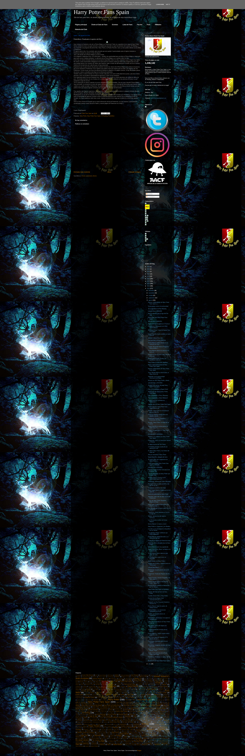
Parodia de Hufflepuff (82, 726)
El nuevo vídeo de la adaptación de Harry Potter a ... (158, 460)
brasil (77, 681)
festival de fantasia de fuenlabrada (97, 696)
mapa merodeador (93, 719)
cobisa (103, 684)
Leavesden (128, 716)
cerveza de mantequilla (128, 683)
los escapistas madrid (129, 717)
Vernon (140, 743)
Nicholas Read (87, 724)
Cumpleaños (112, 686)
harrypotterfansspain (103, 708)
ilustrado (167, 709)
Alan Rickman (134, 675)
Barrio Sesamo (88, 680)
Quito (109, 732)
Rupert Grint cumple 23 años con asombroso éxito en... (157, 359)
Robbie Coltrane (106, 733)
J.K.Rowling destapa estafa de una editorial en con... (157, 447)
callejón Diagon (98, 681)
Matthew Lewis (158, 719)
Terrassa (151, 738)
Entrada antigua (135, 172)
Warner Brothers (117, 744)
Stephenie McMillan (95, 738)
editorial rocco (161, 689)
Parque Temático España (109, 726)
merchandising (79, 720)
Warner (109, 744)
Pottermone (150, 729)
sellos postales (155, 735)
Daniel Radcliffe (133, 686)
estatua (131, 692)
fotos (143, 696)
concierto (158, 684)
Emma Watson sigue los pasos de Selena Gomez (157, 606)
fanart (138, 694)
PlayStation (79, 729)
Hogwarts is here (104, 709)
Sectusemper (137, 735)
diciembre (151, 290)
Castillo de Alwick (96, 683)
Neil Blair (155, 722)
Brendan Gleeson (84, 681)
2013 (148, 283)
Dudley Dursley (116, 689)
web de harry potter (129, 744)
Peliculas (115, 727)
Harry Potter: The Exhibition (153, 707)
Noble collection (101, 724)
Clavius (82, 684)
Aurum (150, 678)
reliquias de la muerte (163, 732)
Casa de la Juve (79, 683)
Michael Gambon (107, 720)
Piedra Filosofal (163, 727)
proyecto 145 (132, 731)
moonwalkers (145, 720)
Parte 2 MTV (78, 727)
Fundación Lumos (89, 697)
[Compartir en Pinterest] (109, 113)
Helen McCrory (125, 708)
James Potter (111, 711)
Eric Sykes (106, 692)
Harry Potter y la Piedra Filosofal (151, 705)
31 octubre (78, 675)
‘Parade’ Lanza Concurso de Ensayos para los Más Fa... (158, 411)
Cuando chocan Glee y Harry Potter (158, 595)
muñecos (106, 722)
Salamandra (97, 735)
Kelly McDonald (91, 714)
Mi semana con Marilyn (97, 720)
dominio (83, 689)
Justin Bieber (145, 713)
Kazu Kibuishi (83, 714)
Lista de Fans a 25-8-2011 (155, 383)
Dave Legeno (146, 686)
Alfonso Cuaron (102, 676)
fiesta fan (120, 696)
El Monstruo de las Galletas (143, 691)
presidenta (103, 731)
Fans (149, 694)
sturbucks (124, 738)
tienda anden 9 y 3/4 (163, 740)
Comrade (152, 684)
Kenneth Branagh (101, 714)
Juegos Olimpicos (129, 713)
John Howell (97, 713)
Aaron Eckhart (103, 675)
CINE (164, 683)
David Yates (102, 687)
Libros (135, 716)
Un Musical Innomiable (163, 741)
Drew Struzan (108, 689)
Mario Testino (120, 719)
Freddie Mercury (79, 697)
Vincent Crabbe (85, 744)
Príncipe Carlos (110, 731)
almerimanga (110, 676)
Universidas (100, 743)
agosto (151, 300)
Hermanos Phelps (149, 708)
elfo (152, 691)
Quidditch (166, 731)
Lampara (115, 716)
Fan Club (130, 694)
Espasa (126, 692)
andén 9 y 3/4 (142, 676)
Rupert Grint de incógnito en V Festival (159, 324)
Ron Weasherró (144, 733)
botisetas (166, 680)
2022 (148, 266)
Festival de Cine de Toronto (82, 696)
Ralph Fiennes (115, 732)
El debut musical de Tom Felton (157, 444)
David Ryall (78, 687)
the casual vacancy (82, 740)
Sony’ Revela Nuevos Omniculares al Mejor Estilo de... (158, 373)
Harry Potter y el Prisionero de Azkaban (92, 705)
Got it (168, 4)
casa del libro (87, 683)
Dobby (137, 687)
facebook (115, 694)
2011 (148, 288)
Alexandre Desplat (86, 676)
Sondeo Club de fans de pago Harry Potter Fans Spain (158, 386)
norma (130, 724)
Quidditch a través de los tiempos (86, 732)
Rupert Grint (84, 735)
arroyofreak (121, 678)
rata (141, 732)
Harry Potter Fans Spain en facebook (158, 589)
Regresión (154, 732)
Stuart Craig (118, 738)
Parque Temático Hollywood (124, 726)
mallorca (79, 719)
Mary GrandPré (148, 719)
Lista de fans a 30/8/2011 (155, 311)
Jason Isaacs (155, 711)
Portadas (110, 729)
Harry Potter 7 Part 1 (130, 699)
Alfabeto (94, 676)
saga (91, 735)
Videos (77, 744)
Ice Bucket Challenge (155, 709)
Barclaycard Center (163, 678)
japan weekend (142, 711)
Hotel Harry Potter (119, 709)
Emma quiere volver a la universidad (158, 306)
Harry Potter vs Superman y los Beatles (159, 526)
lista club (148, 716)
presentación (96, 731)
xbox (164, 744)
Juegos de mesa (119, 713)
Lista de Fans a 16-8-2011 (155, 467)
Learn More (160, 4)
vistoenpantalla (94, 744)
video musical (156, 743)
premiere (83, 731)
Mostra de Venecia (154, 720)
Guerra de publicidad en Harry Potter (158, 494)
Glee (160, 697)
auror (145, 678)
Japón (149, 711)
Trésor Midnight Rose (127, 741)
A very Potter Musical (87, 675)
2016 (148, 276)
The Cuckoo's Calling (98, 740)
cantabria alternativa (139, 681)
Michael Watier (116, 720)
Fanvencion (157, 694)
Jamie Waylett (133, 711)
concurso (164, 684)
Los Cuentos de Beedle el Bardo (114, 717)
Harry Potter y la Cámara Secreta (112, 705)
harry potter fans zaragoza (141, 702)
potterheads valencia (140, 729)
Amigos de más (125, 676)
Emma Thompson (159, 691)
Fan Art (139, 24)
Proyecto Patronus (141, 731)
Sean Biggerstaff (128, 735)
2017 (148, 274)
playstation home (95, 729)
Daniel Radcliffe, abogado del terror (157, 457)
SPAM (138, 736)
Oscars (163, 724)
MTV (161, 720)
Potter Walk (116, 729)
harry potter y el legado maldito (148, 703)
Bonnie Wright (137, 680)
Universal (93, 743)
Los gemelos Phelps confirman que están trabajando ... (158, 533)
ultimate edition (153, 741)
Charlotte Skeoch (138, 683)
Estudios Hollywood (151, 692)
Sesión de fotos (164, 735)
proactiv (125, 731)
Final (135, 696)
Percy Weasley (124, 727)
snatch (101, 736)
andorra (150, 676)
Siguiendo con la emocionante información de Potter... (156, 377)
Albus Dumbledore (144, 675)
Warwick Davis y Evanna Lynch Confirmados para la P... (157, 478)
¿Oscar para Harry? (153, 567)
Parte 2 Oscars (86, 727)
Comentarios (151, 196)
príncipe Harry (119, 731)
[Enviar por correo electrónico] (102, 113)
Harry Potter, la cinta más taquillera (158, 362)
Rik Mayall (99, 733)
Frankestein (165, 696)
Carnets (166, 681)
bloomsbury (118, 680)
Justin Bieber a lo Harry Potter (156, 561)
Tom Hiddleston (110, 741)
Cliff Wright (97, 684)
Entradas (150, 194)
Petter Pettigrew (141, 727)
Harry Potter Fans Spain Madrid (124, 702)
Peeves (109, 727)
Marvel (141, 719)
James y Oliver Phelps (122, 711)
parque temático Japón (140, 726)
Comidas (146, 684)
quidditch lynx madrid (101, 732)
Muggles (79, 722)
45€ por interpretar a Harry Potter (157, 454)
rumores (77, 735)
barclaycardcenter (79, 680)
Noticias (145, 724)
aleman (78, 676)
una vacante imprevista (82, 743)
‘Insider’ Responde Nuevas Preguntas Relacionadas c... (158, 347)
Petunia (148, 727)
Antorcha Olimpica (97, 678)
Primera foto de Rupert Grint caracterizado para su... (156, 598)
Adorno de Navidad (125, 675)
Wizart (151, 744)
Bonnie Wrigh (128, 680)
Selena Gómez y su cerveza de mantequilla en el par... (157, 610)
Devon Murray (119, 687)
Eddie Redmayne (151, 689)
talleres (145, 738)
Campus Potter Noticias (126, 681)
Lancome (120, 716)
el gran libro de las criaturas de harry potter (105, 691)
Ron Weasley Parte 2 (163, 733)
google (167, 697)
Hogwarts (82, 709)
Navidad (148, 722)
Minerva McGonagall (125, 720)
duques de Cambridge (126, 689)
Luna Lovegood (139, 717)
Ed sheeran (143, 689)
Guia (85, 699)
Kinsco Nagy (140, 714)
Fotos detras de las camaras (153, 696)
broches (91, 681)
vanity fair (113, 743)
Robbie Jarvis (115, 733)
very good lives (147, 743)
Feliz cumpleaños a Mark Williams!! (158, 398)
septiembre (152, 298)
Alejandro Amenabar (164, 675)
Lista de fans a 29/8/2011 (155, 321)
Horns (111, 709)
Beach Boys (96, 680)
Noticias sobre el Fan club (155, 338)
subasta (130, 738)
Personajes (133, 727)
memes (166, 719)
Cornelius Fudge (92, 686)
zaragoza (87, 746)
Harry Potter (83, 116)
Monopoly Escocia (136, 720)
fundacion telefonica (101, 697)
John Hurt (104, 713)
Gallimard (124, 697)
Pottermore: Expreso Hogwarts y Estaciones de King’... (157, 419)
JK (79, 713)
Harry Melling (103, 699)
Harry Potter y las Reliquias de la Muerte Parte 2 (106, 707)
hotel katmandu (128, 709)
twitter (146, 741)
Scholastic (119, 735)
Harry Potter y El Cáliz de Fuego (130, 703)
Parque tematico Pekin (154, 726)
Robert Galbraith (124, 734)
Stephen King (86, 738)
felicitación (165, 694)
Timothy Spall (79, 741)
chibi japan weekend (148, 683)
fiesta (115, 696)
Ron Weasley (152, 733)
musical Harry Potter (114, 722)
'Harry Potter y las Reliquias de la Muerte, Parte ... (157, 649)
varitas (118, 743)
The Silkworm (139, 740)
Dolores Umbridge (159, 687)
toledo (95, 741)
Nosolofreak (136, 724)
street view (111, 738)
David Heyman (164, 686)
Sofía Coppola (113, 736)
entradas (92, 692)
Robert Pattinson (135, 733)
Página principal (81, 24)
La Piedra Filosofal (106, 716)
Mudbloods (166, 720)
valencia (107, 743)
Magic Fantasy (166, 717)
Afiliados (158, 24)
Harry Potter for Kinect (86, 703)
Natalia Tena (141, 722)
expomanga (101, 694)
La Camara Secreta (159, 714)
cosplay (99, 686)
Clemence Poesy (89, 684)
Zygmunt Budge (94, 746)
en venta (86, 692)
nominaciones (123, 724)
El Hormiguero (132, 691)
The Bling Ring (164, 738)
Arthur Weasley (129, 678)
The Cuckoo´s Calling (111, 740)
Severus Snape (80, 736)
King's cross (133, 714)
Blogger (139, 750)
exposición (108, 694)
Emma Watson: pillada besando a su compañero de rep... (158, 537)
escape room (114, 692)
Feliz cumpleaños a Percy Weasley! (158, 395)
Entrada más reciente (82, 172)
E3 (138, 689)
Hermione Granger (161, 708)
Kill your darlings (112, 714)
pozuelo (77, 731)
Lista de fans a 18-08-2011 (155, 434)
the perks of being (130, 740)
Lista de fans (155, 716)
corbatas (85, 686)
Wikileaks (138, 744)
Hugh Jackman (146, 709)
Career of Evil (158, 681)
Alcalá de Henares (154, 675)
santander (106, 735)
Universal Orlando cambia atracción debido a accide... (158, 415)
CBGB (109, 683)
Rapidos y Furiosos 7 (133, 732)
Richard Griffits (92, 733)
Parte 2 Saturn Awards (97, 727)
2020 (148, 269)
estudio (143, 692)
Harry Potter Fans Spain (101, 12)
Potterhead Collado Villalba (127, 729)
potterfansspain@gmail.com (158, 98)
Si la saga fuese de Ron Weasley (157, 308)
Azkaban (155, 678)
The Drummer (121, 740)
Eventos (115, 24)
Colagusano (119, 684)
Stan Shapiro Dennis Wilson (159, 736)
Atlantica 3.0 (137, 678)
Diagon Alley (126, 687)
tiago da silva (149, 740)
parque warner (164, 726)
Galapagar (117, 697)
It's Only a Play (103, 711)
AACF (96, 675)
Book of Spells (158, 680)
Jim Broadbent (163, 711)
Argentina (106, 678)
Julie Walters (137, 713)
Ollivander (157, 724)
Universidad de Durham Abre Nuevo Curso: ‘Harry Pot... (158, 582)
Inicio (109, 172)
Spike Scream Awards (146, 736)
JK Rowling (104, 116)
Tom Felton (101, 741)
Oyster (168, 724)
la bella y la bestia (149, 714)
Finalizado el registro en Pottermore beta (159, 540)
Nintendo (94, 724)
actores (116, 675)
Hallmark (89, 699)
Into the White (95, 711)
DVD (134, 689)
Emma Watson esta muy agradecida (158, 547)
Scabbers (112, 735)
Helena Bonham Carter (136, 708)
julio (150, 664)
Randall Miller (124, 732)
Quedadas (158, 731)
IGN (163, 709)
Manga (85, 719)
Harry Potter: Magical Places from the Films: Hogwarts (133, 707)
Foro (148, 24)
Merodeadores (87, 720)
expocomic (94, 694)
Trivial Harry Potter (138, 741)
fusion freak (110, 697)
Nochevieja (109, 724)
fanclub (143, 694)
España (120, 692)
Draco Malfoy (96, 689)
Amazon (117, 676)
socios (106, 736)
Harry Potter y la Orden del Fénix (131, 705)
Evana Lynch (79, 694)
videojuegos (164, 743)
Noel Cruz (115, 724)
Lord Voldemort (93, 717)
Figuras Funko (128, 696)
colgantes (140, 684)
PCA (105, 727)
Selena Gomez (145, 735)
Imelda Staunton (80, 711)
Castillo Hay (104, 683)
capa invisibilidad (149, 681)
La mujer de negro (92, 716)
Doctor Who (144, 687)
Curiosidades (123, 686)
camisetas (106, 681)
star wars (79, 738)
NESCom (161, 722)
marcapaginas (103, 719)
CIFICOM (157, 683)
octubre (151, 295)
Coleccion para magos (130, 684)
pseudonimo (151, 731)
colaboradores (110, 684)
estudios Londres (162, 692)
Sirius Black (95, 736)
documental (151, 687)
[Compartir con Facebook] (107, 113)
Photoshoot (155, 727)
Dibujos (133, 687)
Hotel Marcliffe (137, 709)
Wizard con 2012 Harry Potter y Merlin (158, 380)
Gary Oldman (130, 697)
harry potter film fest (154, 702)
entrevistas (99, 692)
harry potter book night (160, 699)
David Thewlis (94, 687)
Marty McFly (135, 719)
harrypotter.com (93, 708)
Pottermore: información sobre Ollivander (159, 481)
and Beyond (134, 676)
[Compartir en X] (105, 113)
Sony (120, 736)
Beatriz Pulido (104, 680)
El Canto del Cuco (87, 691)
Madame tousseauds (149, 717)
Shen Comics (89, 736)
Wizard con (145, 744)
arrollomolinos (114, 678)
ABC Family (110, 675)
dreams (102, 689)
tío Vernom (85, 741)
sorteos (125, 737)
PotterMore (111, 116)
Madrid (158, 717)
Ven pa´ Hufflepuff (125, 743)
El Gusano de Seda (122, 691)
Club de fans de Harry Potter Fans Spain (159, 404)
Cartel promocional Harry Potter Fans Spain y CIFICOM (158, 464)
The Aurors (157, 738)
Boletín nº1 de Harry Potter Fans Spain (159, 661)
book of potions (148, 680)
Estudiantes (137, 692)
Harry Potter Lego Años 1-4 (101, 703)
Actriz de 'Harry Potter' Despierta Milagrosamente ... (157, 501)
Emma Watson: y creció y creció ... (158, 524)
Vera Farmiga (134, 743)
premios (89, 731)
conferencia (78, 686)
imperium (88, 711)
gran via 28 (79, 699)
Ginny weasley (153, 697)
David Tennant (85, 687)
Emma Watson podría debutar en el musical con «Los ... (158, 343)
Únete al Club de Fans (99, 24)
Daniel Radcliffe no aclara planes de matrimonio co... (158, 427)
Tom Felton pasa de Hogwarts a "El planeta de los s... (158, 638)
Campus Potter (114, 681)
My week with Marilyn (128, 722)
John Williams (111, 713)
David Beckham (154, 686)
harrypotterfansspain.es (115, 708)
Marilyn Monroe (111, 719)
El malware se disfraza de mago (157, 488)
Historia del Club (81, 29)
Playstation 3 (87, 729)
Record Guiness (147, 732)
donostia (88, 689)
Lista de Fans (127, 24)
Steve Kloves (104, 738)
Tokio (91, 741)
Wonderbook (158, 744)
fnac (138, 696)
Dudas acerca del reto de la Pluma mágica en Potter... (157, 653)
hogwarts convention (92, 709)
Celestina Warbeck (117, 683)
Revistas (85, 733)
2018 (148, 271)
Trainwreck (118, 741)
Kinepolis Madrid (123, 714)
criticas (104, 686)
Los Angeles (101, 717)
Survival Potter (137, 738)
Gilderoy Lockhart (145, 697)
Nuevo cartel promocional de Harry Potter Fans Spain (157, 365)
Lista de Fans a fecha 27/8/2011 (157, 340)
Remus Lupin (78, 733)
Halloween (96, 699)
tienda (155, 740)
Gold (164, 697)
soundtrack (132, 736)
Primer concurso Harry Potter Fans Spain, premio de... (157, 407)
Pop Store (103, 729)
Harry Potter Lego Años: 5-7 (114, 703)
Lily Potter (142, 716)
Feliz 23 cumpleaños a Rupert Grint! (158, 389)
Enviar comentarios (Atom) (89, 176)
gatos (137, 697)
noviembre (152, 293)
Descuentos (110, 687)
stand (168, 736)
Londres (85, 717)
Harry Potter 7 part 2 (144, 700)
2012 (148, 286)
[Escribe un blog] (104, 113)
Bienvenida (111, 680)
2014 (148, 281)
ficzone (110, 696)
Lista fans (162, 716)
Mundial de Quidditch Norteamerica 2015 (92, 722)
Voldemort (102, 744)
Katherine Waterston (154, 713)
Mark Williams (128, 719)
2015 (148, 278)
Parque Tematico (94, 726)
